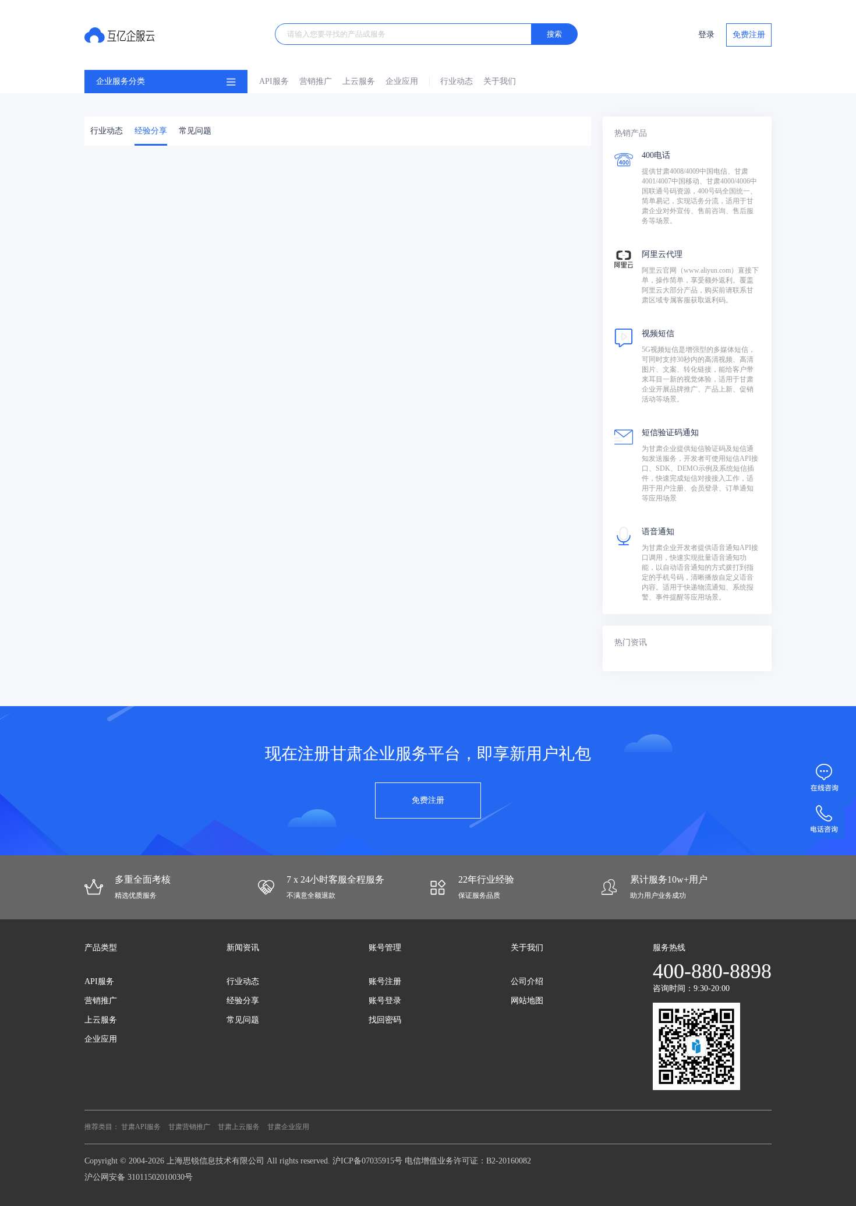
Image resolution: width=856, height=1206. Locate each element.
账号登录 (385, 1000)
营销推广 (315, 81)
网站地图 (527, 1000)
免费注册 (749, 34)
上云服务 (358, 81)
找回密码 (385, 1019)
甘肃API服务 (141, 1127)
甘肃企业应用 (288, 1127)
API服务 (274, 81)
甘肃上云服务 (239, 1127)
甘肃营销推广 (189, 1127)
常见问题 (195, 130)
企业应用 (401, 81)
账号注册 (385, 981)
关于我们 (499, 81)
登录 (706, 34)
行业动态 (456, 81)
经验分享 (151, 130)
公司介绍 (527, 981)
